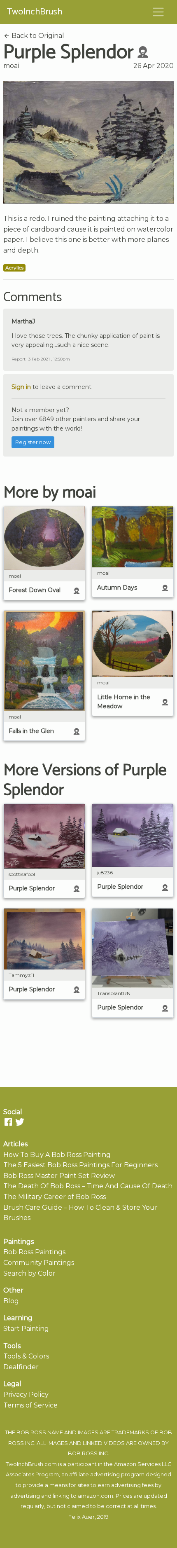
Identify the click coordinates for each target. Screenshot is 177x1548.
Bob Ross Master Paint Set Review (59, 1176)
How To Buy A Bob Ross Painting (57, 1155)
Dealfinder (21, 1367)
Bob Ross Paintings (34, 1252)
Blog (11, 1301)
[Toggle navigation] (158, 12)
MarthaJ (23, 321)
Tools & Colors (26, 1356)
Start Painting (26, 1329)
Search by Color (29, 1273)
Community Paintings (38, 1263)
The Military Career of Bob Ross (54, 1197)
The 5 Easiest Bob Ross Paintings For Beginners (80, 1165)
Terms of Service (30, 1405)
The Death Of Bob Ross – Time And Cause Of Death (87, 1186)
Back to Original (37, 36)
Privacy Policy (26, 1394)
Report (19, 359)
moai (11, 66)
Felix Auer (81, 1517)
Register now (33, 442)
